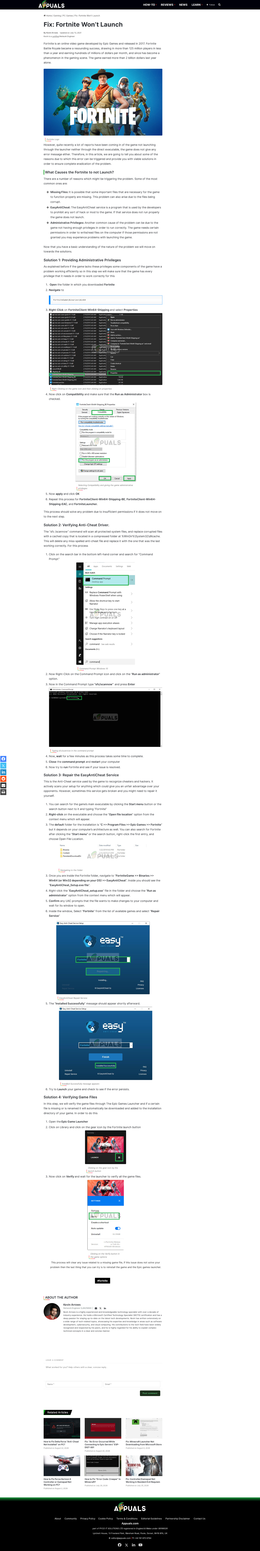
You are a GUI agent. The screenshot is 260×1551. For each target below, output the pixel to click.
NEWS (183, 4)
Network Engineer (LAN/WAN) (77, 1308)
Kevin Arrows (51, 33)
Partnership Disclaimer (178, 1518)
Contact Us (199, 1518)
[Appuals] (51, 4)
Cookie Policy (105, 1518)
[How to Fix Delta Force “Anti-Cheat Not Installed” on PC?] (62, 1428)
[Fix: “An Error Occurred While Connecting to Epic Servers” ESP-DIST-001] (103, 1428)
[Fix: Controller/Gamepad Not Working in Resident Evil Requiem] (144, 1465)
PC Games (68, 15)
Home (49, 15)
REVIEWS (167, 4)
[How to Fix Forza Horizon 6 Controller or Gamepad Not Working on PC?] (62, 1465)
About (58, 1518)
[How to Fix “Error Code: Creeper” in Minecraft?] (103, 1465)
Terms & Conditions (127, 1518)
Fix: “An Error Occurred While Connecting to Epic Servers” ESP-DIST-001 (102, 1444)
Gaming (57, 15)
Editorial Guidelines (151, 1518)
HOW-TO (149, 4)
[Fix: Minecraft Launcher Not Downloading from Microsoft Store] (144, 1428)
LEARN (196, 4)
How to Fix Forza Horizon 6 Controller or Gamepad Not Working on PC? (57, 1482)
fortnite (103, 1280)
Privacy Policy (87, 1518)
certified (55, 36)
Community (71, 1518)
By (45, 33)
